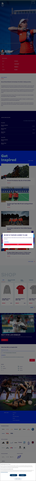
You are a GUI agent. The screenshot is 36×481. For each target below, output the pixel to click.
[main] (18, 472)
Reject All (13, 475)
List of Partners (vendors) (4, 472)
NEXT (18, 244)
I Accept (22, 475)
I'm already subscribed (7, 246)
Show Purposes (18, 478)
